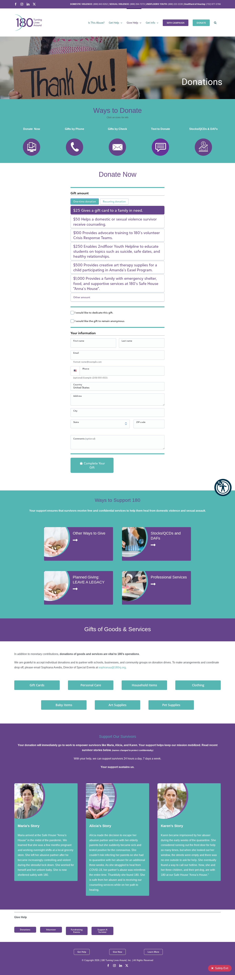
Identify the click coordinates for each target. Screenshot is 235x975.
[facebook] (108, 965)
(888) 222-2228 (175, 4)
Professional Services (169, 577)
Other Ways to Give (89, 533)
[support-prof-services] (135, 572)
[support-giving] (57, 528)
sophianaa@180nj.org (112, 667)
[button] (223, 487)
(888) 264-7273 (137, 4)
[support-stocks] (135, 528)
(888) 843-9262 (100, 4)
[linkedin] (120, 965)
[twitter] (126, 965)
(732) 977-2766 (213, 4)
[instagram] (114, 965)
